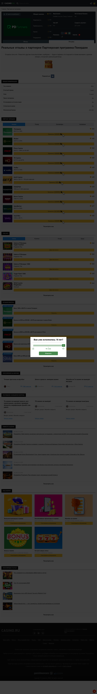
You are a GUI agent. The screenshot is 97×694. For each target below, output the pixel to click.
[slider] (63, 345)
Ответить (48, 353)
